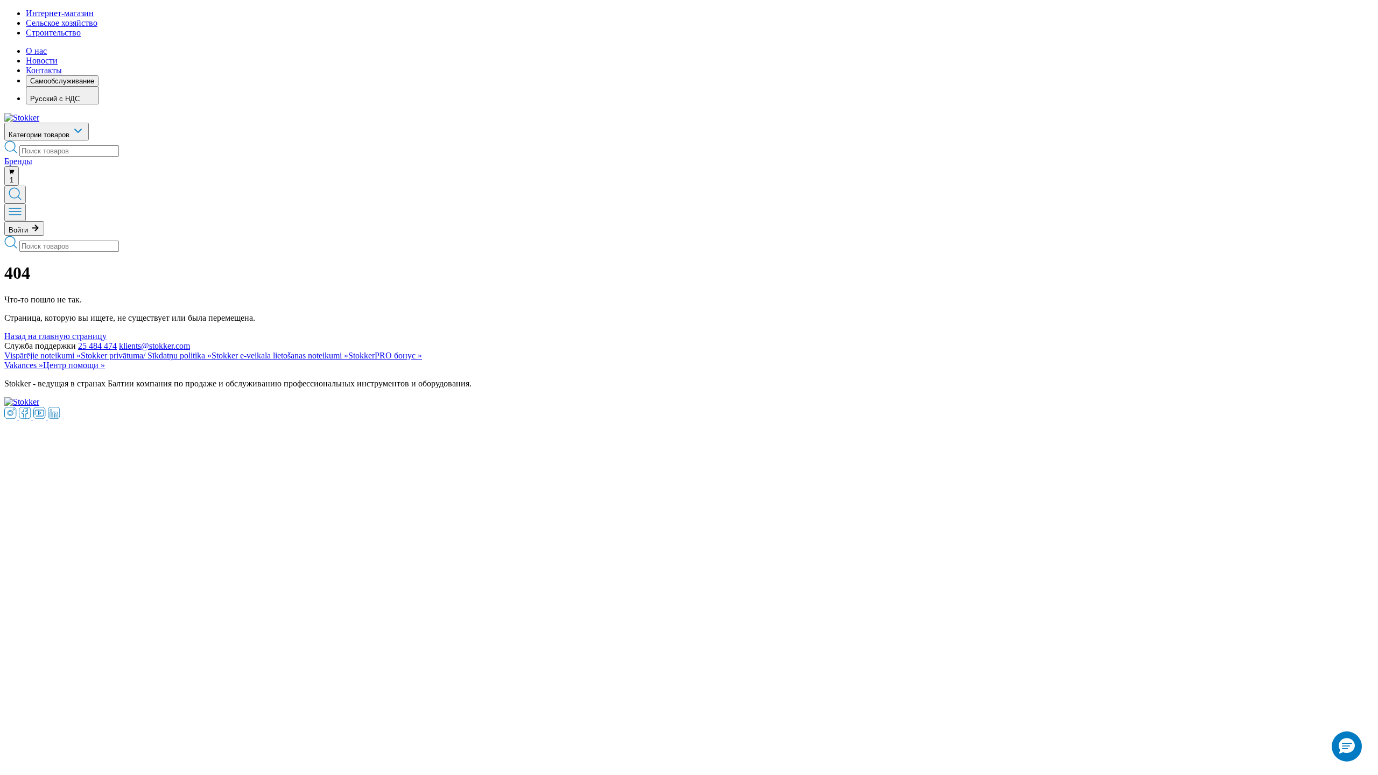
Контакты (44, 70)
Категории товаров (40, 135)
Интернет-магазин (60, 13)
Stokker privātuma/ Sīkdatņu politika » (146, 355)
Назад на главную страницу (55, 336)
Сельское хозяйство (61, 22)
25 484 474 (97, 345)
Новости (42, 60)
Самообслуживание (62, 81)
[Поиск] (15, 194)
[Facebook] (26, 416)
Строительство (53, 32)
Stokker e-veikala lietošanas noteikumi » (280, 355)
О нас (36, 50)
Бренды (18, 161)
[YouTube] (40, 416)
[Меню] (15, 212)
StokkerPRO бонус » (385, 355)
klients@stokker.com (154, 345)
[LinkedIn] (54, 416)
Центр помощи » (74, 365)
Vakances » (23, 365)
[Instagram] (11, 416)
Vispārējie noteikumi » (42, 355)
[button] (1347, 746)
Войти (19, 230)
